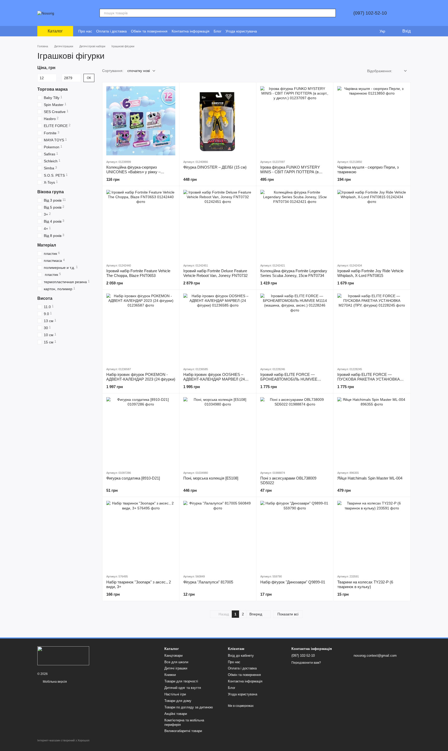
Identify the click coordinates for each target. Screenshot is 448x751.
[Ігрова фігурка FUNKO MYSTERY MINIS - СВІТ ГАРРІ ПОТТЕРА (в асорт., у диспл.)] (294, 120)
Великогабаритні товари (183, 731)
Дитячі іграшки (175, 668)
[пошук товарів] (331, 13)
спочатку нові (138, 71)
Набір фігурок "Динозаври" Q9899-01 (292, 582)
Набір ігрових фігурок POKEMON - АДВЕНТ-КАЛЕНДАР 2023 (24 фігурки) (140, 376)
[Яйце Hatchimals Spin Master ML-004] (371, 431)
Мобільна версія (54, 681)
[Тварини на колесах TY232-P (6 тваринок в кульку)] (371, 535)
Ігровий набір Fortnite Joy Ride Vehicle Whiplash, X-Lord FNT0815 (370, 273)
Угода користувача (241, 31)
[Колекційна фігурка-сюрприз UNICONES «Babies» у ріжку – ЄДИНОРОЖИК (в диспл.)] (140, 120)
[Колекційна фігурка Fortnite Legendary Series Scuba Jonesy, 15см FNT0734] (294, 224)
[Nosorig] (63, 655)
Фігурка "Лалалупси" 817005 (208, 582)
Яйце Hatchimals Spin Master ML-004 (369, 478)
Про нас (85, 31)
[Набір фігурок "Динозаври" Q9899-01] (294, 535)
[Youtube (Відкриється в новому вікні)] (277, 31)
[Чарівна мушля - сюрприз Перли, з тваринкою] (371, 120)
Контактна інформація (190, 31)
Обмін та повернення (149, 31)
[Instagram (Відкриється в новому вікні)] (264, 31)
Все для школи (176, 662)
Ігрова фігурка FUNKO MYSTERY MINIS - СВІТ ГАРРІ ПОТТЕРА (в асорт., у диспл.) (290, 172)
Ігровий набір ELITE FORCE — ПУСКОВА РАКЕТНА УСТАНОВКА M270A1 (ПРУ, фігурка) (368, 379)
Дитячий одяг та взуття (182, 688)
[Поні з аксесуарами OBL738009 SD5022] (294, 431)
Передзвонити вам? (306, 662)
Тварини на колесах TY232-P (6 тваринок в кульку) (365, 584)
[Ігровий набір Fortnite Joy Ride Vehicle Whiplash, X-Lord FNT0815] (371, 224)
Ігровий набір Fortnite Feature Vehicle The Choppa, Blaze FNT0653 (138, 273)
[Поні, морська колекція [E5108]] (217, 431)
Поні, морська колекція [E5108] (210, 478)
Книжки (170, 675)
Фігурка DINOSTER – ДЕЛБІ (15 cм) (215, 167)
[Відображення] (401, 71)
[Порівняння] (361, 31)
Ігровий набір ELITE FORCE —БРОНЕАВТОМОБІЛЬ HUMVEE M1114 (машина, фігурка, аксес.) (289, 379)
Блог (217, 31)
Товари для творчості (181, 681)
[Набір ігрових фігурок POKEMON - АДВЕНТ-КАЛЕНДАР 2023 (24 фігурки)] (140, 328)
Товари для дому (177, 701)
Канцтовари (173, 655)
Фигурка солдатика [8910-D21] (133, 478)
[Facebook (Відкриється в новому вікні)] (270, 31)
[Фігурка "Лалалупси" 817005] (217, 535)
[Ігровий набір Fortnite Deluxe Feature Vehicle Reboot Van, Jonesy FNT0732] (217, 224)
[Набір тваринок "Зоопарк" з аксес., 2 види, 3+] (140, 535)
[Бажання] (371, 31)
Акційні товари (175, 714)
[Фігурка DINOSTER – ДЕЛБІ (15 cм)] (217, 120)
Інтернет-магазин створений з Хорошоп (63, 740)
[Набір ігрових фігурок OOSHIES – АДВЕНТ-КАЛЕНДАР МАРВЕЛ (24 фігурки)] (217, 328)
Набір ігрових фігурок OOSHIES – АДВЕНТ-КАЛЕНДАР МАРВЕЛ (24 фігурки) (214, 379)
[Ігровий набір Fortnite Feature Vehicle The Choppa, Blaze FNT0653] (140, 224)
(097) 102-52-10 (370, 13)
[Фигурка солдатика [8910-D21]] (140, 431)
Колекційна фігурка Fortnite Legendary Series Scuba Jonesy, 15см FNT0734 (293, 273)
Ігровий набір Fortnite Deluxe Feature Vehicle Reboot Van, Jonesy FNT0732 (215, 273)
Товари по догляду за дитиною (188, 707)
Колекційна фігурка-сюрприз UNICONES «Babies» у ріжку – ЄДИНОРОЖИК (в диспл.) (133, 172)
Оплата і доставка (111, 31)
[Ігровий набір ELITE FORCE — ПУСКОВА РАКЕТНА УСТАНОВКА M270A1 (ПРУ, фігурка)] (371, 328)
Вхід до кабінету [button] (241, 655)
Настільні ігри (175, 694)
